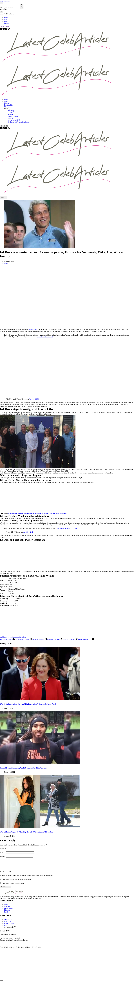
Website (2, 856)
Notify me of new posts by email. (13, 883)
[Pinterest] (9, 129)
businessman (33, 329)
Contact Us (8, 919)
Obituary (11, 111)
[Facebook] (1, 129)
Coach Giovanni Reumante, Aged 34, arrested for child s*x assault (23, 768)
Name (3, 848)
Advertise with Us (14, 120)
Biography (7, 103)
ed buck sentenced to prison (16, 637)
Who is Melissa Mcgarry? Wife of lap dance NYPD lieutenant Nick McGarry (27, 832)
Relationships (8, 105)
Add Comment (5, 872)
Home (6, 99)
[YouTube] (6, 129)
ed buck (3, 637)
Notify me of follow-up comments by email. (17, 879)
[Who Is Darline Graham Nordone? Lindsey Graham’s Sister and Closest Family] (40, 700)
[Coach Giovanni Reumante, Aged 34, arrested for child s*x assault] (40, 764)
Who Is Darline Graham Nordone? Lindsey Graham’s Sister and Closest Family (28, 704)
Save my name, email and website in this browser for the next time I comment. (28, 875)
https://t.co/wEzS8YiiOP (45, 337)
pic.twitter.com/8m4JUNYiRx (67, 528)
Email (3, 852)
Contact (11, 114)
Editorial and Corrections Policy (19, 122)
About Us (7, 921)
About (10, 112)
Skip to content (5, 1)
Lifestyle (7, 107)
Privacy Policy (13, 116)
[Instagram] (4, 129)
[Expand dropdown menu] (9, 109)
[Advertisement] (63, 297)
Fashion (6, 912)
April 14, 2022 (34, 399)
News (6, 101)
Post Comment (5, 887)
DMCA (11, 118)
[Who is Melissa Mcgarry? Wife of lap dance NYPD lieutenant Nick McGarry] (40, 828)
